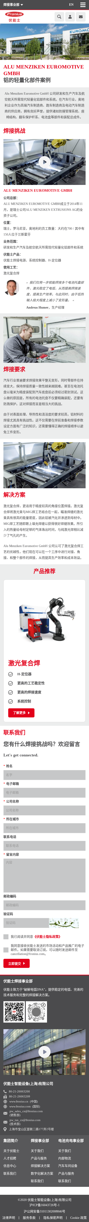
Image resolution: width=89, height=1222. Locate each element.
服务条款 (29, 1218)
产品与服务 (39, 1158)
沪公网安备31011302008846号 (44, 1211)
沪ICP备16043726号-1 (44, 1205)
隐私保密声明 (53, 1218)
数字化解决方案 (42, 1173)
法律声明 (8, 1218)
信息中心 (9, 1166)
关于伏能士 (11, 1151)
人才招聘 (9, 1158)
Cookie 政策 (78, 1218)
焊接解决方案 (40, 1166)
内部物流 (64, 1158)
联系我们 (9, 1173)
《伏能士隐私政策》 (47, 936)
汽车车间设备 (67, 1166)
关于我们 (37, 1151)
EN (71, 4)
